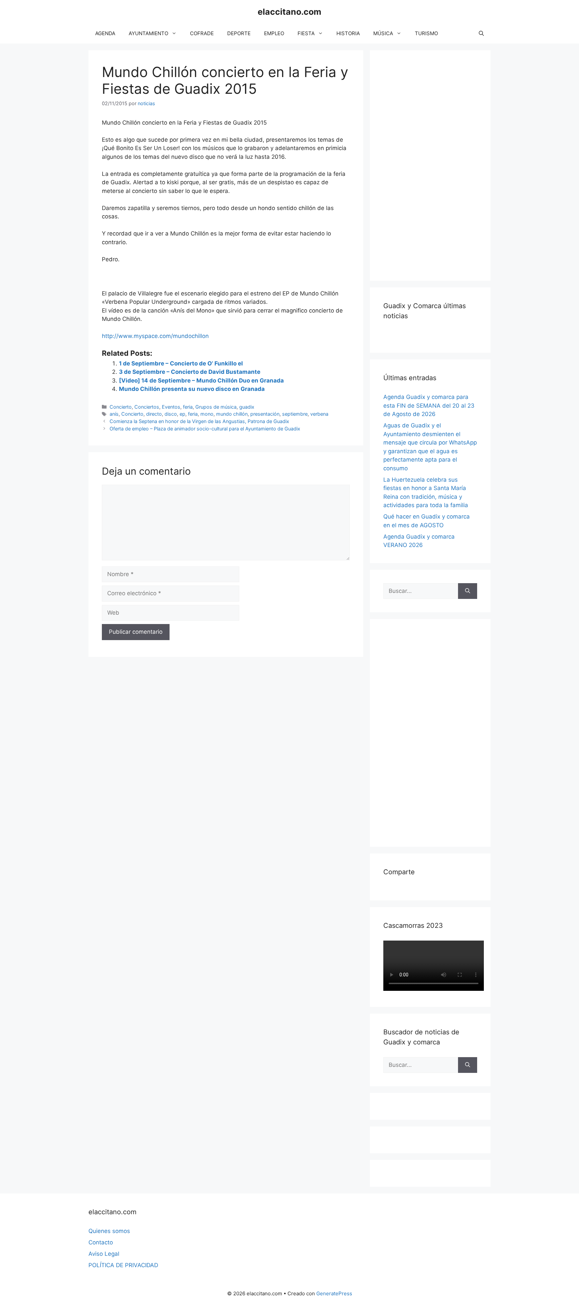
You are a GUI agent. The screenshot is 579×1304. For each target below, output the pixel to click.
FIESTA (306, 33)
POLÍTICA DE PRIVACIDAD (123, 1265)
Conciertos (146, 407)
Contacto (100, 1242)
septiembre (295, 414)
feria (188, 407)
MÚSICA (383, 33)
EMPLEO (274, 33)
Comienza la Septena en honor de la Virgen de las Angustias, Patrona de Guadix (199, 421)
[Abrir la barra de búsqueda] (481, 33)
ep (182, 414)
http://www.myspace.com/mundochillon (155, 336)
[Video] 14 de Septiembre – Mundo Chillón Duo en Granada (201, 380)
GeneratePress (334, 1293)
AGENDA (105, 33)
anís (114, 414)
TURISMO (426, 33)
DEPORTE (239, 33)
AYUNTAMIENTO (148, 33)
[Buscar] (467, 591)
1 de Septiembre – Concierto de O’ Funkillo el (181, 363)
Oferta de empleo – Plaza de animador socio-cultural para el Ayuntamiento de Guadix (205, 428)
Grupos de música (216, 407)
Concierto (121, 407)
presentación (264, 414)
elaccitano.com (289, 12)
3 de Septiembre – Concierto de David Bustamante (189, 371)
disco (171, 414)
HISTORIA (348, 33)
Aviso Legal (103, 1253)
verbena (319, 414)
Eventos (171, 407)
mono (206, 414)
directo (154, 414)
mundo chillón (232, 414)
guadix (246, 407)
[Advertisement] (433, 164)
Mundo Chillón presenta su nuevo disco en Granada (192, 389)
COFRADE (202, 33)
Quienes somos (109, 1231)
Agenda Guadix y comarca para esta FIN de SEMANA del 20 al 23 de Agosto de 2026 (428, 405)
